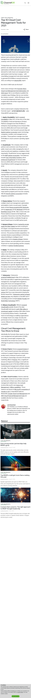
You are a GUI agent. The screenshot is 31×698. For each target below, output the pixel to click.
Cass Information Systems (14, 157)
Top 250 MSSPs (5, 440)
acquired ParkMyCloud (7, 277)
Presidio (24, 298)
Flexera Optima (7, 201)
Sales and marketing (7, 17)
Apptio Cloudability (9, 117)
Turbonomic (6, 275)
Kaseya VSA (4, 364)
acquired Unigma (22, 349)
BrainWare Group (6, 211)
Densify (4, 170)
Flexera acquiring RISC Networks (19, 207)
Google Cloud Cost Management (17, 393)
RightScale (8, 209)
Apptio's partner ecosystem (9, 132)
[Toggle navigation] (28, 3)
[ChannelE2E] (8, 3)
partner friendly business (16, 245)
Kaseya (15, 359)
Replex (4, 250)
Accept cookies (15, 696)
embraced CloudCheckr (8, 159)
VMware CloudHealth (9, 305)
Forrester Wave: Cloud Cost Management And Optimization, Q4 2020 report (15, 91)
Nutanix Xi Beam (7, 224)
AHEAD (19, 298)
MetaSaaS (20, 209)
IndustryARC (18, 80)
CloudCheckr (6, 145)
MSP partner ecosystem (12, 155)
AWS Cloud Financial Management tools (13, 396)
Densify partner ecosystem (14, 193)
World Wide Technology (8, 301)
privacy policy (20, 692)
